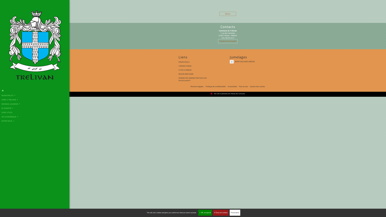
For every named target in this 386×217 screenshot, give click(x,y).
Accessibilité (232, 86)
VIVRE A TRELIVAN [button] (9, 99)
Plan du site (243, 86)
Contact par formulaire (227, 41)
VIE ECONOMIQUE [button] (9, 117)
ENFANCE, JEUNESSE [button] (10, 104)
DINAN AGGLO (184, 62)
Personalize (235, 212)
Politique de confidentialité (216, 86)
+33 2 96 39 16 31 (227, 38)
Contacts (227, 27)
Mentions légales (196, 86)
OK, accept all (206, 212)
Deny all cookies (221, 212)
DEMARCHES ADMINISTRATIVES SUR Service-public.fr (193, 79)
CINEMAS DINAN (185, 66)
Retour (227, 14)
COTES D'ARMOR (185, 70)
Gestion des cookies (257, 86)
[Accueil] (34, 44)
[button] (35, 91)
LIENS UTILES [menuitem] (7, 112)
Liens (183, 57)
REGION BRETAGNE (186, 74)
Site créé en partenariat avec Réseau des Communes (229, 93)
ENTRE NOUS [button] (7, 121)
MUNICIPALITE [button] (8, 95)
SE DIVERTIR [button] (7, 108)
